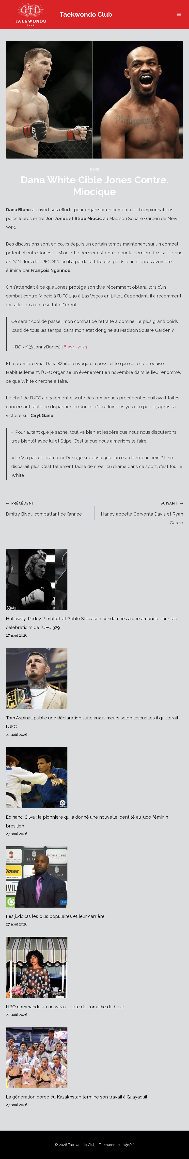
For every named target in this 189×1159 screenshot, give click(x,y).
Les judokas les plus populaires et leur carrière (55, 916)
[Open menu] (178, 14)
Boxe (94, 169)
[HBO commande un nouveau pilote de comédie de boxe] (94, 967)
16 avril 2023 (74, 346)
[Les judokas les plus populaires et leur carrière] (94, 877)
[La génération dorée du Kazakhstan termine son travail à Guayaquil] (94, 1057)
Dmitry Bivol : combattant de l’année (44, 509)
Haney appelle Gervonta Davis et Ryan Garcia (142, 513)
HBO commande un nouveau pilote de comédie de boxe (65, 1006)
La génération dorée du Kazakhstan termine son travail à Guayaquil (76, 1096)
